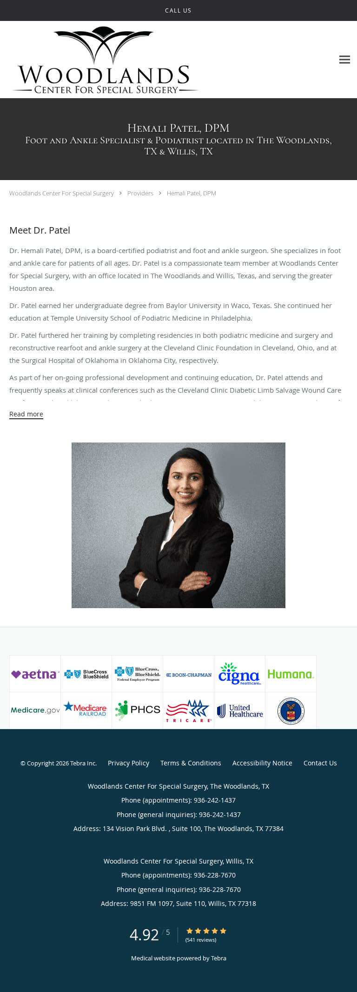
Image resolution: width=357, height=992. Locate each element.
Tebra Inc (82, 763)
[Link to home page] (144, 59)
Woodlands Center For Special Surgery (61, 193)
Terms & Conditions (190, 762)
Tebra (218, 958)
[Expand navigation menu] (344, 59)
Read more (26, 414)
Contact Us (320, 762)
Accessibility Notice (262, 762)
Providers (140, 193)
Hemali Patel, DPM (191, 193)
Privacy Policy (128, 762)
